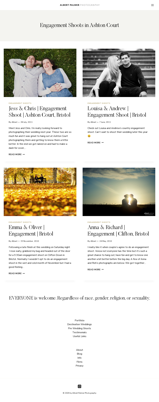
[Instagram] (79, 386)
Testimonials (79, 332)
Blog (79, 354)
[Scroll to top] (156, 285)
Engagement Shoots (20, 103)
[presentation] (40, 73)
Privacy (79, 365)
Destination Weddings (79, 324)
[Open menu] (152, 5)
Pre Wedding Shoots (79, 328)
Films (79, 362)
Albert (14, 122)
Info (79, 358)
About (79, 350)
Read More (17, 154)
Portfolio (79, 320)
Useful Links (79, 336)
